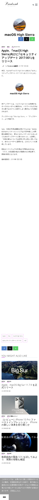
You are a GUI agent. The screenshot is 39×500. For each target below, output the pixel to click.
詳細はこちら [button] (15, 491)
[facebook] (20, 39)
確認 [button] (4, 497)
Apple (3, 46)
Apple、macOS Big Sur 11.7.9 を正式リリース (19, 386)
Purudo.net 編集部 (12, 66)
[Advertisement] (19, 245)
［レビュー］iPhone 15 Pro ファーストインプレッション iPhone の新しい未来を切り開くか (19, 422)
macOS (9, 381)
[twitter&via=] (26, 39)
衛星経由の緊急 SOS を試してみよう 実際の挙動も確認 (19, 458)
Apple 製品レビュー (12, 416)
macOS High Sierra (18, 336)
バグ (25, 340)
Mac (8, 46)
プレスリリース (16, 46)
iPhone (9, 453)
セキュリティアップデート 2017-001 (11, 340)
